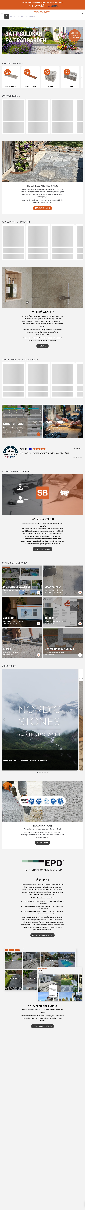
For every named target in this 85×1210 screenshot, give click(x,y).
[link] (42, 452)
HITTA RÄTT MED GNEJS (42, 208)
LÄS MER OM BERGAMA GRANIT (42, 935)
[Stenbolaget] (41, 12)
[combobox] (41, 16)
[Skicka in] (6, 16)
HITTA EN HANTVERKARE (42, 549)
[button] (42, 5)
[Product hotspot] (27, 302)
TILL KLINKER (42, 346)
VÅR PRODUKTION (42, 843)
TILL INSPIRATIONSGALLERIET (42, 1026)
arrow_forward (38, 434)
